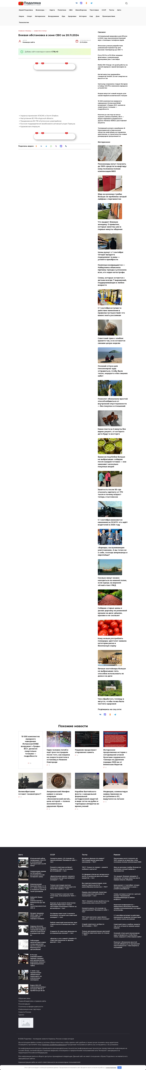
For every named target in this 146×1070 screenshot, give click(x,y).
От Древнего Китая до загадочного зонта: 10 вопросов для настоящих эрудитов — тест (95, 876)
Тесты (111, 10)
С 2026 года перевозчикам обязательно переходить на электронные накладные (36, 975)
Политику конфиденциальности (54, 1045)
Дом (97, 16)
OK (119, 1067)
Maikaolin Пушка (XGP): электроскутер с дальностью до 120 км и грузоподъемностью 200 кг (38, 902)
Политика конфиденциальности (30, 1006)
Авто (119, 10)
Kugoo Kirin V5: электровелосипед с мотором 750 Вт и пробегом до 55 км (38, 987)
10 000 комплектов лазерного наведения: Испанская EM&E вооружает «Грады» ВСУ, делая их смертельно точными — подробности (111, 105)
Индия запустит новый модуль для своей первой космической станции (112, 94)
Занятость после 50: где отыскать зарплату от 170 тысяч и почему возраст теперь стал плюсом (110, 493)
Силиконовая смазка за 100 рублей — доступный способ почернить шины (38, 873)
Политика (62, 10)
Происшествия (108, 16)
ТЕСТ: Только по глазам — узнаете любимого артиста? (95, 868)
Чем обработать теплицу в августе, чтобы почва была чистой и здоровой (111, 701)
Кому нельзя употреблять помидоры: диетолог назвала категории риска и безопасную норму (112, 642)
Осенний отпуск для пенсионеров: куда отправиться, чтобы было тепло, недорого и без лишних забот (113, 371)
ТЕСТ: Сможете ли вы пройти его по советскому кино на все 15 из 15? (95, 902)
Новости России (24, 1012)
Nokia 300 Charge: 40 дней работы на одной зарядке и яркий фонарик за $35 (113, 67)
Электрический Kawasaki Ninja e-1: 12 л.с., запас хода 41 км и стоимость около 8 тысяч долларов (38, 887)
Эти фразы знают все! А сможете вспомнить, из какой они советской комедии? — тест (63, 915)
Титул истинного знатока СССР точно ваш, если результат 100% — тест (63, 895)
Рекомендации (24, 1004)
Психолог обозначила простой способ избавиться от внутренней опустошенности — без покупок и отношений (113, 402)
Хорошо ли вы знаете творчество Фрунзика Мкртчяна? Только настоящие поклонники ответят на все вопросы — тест (63, 905)
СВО (71, 10)
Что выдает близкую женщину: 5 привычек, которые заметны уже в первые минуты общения (110, 225)
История (83, 16)
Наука (21, 16)
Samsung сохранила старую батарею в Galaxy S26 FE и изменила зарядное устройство (113, 86)
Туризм (21, 1015)
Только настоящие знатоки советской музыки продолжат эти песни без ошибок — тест (63, 886)
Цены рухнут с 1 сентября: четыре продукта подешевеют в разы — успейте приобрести (110, 256)
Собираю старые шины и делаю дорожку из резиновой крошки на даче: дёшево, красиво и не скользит (112, 611)
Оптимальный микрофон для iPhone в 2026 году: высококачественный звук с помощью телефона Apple (112, 38)
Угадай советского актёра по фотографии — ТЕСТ (93, 925)
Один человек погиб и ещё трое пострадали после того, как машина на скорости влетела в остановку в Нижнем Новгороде (58, 756)
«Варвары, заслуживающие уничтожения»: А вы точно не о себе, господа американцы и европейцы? (112, 551)
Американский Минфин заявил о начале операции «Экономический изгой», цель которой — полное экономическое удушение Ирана (58, 798)
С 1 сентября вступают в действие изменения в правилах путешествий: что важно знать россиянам (111, 311)
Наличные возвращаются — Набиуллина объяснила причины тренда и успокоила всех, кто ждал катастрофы (112, 268)
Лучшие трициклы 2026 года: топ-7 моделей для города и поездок (37, 915)
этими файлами (111, 1067)
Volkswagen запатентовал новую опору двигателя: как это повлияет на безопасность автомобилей (38, 945)
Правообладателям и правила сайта (32, 1001)
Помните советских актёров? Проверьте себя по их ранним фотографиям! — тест (61, 869)
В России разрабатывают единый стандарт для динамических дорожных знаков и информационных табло (37, 960)
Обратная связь (24, 998)
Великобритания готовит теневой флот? (29, 792)
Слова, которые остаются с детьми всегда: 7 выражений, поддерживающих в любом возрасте (112, 281)
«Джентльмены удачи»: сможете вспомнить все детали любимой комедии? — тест (62, 878)
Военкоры (40, 10)
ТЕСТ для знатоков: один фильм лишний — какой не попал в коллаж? (95, 918)
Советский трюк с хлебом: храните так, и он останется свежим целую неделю (111, 340)
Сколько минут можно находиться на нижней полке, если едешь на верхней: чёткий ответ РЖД (112, 581)
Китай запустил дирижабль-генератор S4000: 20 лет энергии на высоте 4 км (112, 76)
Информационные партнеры (29, 1009)
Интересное (40, 16)
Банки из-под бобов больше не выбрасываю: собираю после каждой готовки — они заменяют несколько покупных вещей (112, 462)
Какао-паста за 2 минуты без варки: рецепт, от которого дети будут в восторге (112, 431)
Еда (63, 16)
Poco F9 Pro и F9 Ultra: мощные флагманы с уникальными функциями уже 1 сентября (110, 57)
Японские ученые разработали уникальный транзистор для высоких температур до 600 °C (110, 48)
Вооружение (53, 16)
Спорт (29, 16)
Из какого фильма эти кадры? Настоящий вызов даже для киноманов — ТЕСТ (93, 860)
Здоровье (72, 16)
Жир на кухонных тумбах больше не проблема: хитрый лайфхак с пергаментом (112, 196)
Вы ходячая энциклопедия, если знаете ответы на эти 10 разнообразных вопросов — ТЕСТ (95, 885)
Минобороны (81, 10)
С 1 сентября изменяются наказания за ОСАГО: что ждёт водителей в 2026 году (113, 522)
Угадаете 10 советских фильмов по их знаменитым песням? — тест (63, 932)
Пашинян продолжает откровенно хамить (86, 751)
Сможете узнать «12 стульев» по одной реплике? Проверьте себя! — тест (63, 860)
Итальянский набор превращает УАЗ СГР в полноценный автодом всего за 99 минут (38, 862)
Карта (52, 10)
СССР (104, 10)
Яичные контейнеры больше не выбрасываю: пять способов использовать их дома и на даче (112, 672)
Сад (91, 16)
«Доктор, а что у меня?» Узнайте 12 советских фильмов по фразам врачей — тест (63, 940)
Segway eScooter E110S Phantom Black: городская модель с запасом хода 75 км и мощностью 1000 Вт (38, 930)
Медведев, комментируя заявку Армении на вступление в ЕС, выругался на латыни (115, 795)
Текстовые (94, 10)
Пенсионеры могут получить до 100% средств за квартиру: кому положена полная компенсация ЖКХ (112, 167)
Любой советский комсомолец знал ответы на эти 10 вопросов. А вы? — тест (63, 924)
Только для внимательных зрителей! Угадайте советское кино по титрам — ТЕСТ (96, 933)
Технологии (24, 22)
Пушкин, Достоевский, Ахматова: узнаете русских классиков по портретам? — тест (94, 894)
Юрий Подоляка (26, 10)
